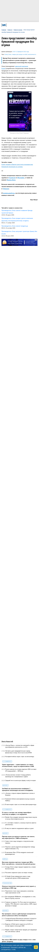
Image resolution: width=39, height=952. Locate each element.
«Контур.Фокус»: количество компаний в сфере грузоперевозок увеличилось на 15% (19, 746)
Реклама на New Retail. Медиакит (19, 133)
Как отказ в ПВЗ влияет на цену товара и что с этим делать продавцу (19, 940)
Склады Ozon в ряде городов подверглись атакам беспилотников (20, 868)
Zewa (9, 54)
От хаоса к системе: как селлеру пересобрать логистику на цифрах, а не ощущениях (16, 813)
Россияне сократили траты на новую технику (18, 872)
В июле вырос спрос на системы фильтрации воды (20, 804)
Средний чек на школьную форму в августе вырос (20, 780)
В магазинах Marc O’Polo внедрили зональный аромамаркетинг (19, 853)
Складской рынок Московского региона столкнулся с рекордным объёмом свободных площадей (20, 919)
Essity (6, 54)
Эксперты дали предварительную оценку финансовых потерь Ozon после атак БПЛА (18, 751)
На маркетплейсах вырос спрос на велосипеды (19, 756)
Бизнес (5, 785)
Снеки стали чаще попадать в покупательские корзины (19, 842)
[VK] (12, 25)
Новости (10, 30)
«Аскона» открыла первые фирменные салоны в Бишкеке (20, 794)
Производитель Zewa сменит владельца (15, 226)
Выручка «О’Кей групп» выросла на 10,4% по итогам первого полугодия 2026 (19, 925)
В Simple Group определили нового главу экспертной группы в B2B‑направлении (17, 877)
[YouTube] (22, 25)
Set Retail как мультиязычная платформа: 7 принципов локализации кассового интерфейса (17, 789)
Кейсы (5, 859)
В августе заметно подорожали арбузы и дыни (19, 828)
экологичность (32, 54)
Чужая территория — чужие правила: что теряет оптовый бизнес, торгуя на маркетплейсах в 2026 (18, 765)
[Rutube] (25, 25)
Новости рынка (18, 30)
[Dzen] (19, 25)
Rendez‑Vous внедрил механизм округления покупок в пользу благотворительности (21, 818)
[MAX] (15, 25)
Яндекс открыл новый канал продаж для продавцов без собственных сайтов (21, 930)
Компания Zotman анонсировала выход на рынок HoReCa (20, 799)
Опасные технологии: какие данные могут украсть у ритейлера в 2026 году (19, 887)
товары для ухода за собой (19, 54)
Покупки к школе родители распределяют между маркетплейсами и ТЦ (20, 847)
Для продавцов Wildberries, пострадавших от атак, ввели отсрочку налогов (20, 897)
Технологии (7, 883)
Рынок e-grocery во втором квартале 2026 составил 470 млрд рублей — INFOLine (20, 770)
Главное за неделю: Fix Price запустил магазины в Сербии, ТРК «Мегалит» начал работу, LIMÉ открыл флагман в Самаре (21, 904)
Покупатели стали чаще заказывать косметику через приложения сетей (19, 892)
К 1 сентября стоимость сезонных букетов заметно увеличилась (20, 823)
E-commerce (7, 761)
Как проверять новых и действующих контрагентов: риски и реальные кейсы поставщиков (19, 914)
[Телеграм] (8, 25)
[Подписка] (29, 25)
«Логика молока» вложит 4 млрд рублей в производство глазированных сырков (18, 775)
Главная (4, 30)
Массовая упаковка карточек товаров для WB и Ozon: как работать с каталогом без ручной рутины (18, 863)
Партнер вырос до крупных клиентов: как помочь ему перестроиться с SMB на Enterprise (18, 837)
